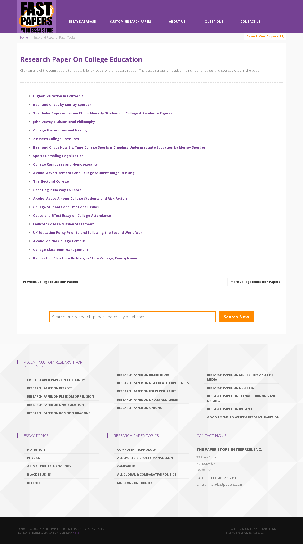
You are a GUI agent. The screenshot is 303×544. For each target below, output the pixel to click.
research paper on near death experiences (153, 383)
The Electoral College (51, 181)
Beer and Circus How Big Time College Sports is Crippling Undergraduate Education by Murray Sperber (119, 147)
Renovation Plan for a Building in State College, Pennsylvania (85, 258)
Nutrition (36, 449)
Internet (35, 483)
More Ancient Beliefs (135, 483)
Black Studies (39, 474)
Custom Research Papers (131, 21)
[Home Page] (36, 16)
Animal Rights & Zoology (49, 466)
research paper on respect (49, 388)
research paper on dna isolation (55, 405)
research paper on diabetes (230, 387)
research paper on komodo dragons (58, 413)
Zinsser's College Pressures (56, 138)
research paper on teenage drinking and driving (241, 398)
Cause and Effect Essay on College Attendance (72, 215)
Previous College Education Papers (50, 282)
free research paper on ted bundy (56, 380)
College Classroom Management (60, 249)
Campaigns (126, 466)
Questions (214, 21)
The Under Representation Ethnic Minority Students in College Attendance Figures (102, 113)
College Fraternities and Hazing (60, 130)
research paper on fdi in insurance (146, 391)
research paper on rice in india (143, 374)
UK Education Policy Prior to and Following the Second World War (87, 232)
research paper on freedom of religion (60, 396)
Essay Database (82, 21)
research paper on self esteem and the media (240, 376)
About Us (177, 21)
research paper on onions (139, 408)
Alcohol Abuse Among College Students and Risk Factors (80, 198)
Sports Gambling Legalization (58, 156)
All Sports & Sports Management (146, 458)
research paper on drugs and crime (147, 399)
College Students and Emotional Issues (66, 207)
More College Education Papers (255, 282)
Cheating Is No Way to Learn (57, 190)
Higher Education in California (58, 96)
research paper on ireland (229, 409)
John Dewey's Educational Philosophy (64, 121)
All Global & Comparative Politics (146, 474)
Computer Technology (137, 449)
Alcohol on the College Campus (59, 241)
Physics (33, 458)
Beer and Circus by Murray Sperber (62, 104)
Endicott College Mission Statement (63, 224)
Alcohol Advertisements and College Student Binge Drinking (84, 173)
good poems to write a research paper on (243, 417)
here (76, 532)
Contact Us (251, 21)
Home (24, 38)
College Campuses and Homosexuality (65, 164)
